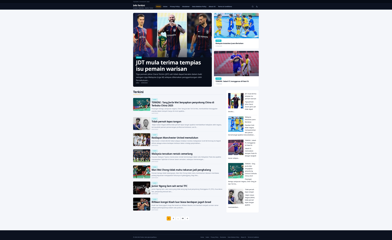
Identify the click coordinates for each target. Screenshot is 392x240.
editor (137, 83)
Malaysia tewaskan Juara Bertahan (229, 43)
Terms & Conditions (225, 6)
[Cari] (253, 6)
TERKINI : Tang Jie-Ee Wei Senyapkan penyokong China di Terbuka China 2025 (183, 104)
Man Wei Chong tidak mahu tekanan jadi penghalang (181, 169)
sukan (139, 57)
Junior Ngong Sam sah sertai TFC (169, 186)
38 (183, 218)
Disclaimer (186, 6)
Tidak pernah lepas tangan (166, 121)
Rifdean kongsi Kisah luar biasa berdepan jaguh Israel (181, 202)
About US (212, 6)
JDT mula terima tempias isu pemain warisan (250, 96)
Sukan (165, 6)
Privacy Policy (175, 6)
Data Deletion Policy (199, 6)
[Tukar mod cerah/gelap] (257, 6)
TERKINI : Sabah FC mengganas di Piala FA (232, 81)
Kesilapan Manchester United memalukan (175, 137)
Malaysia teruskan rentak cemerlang (172, 153)
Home (158, 6)
